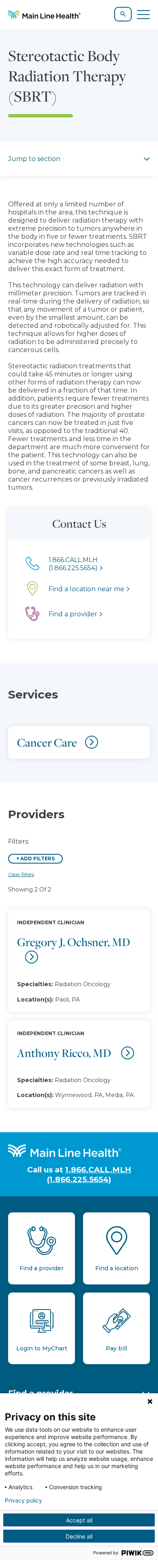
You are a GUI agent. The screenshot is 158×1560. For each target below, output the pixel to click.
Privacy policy (23, 1500)
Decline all (79, 1536)
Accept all (79, 1520)
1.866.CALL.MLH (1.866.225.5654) (89, 1174)
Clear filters (21, 874)
